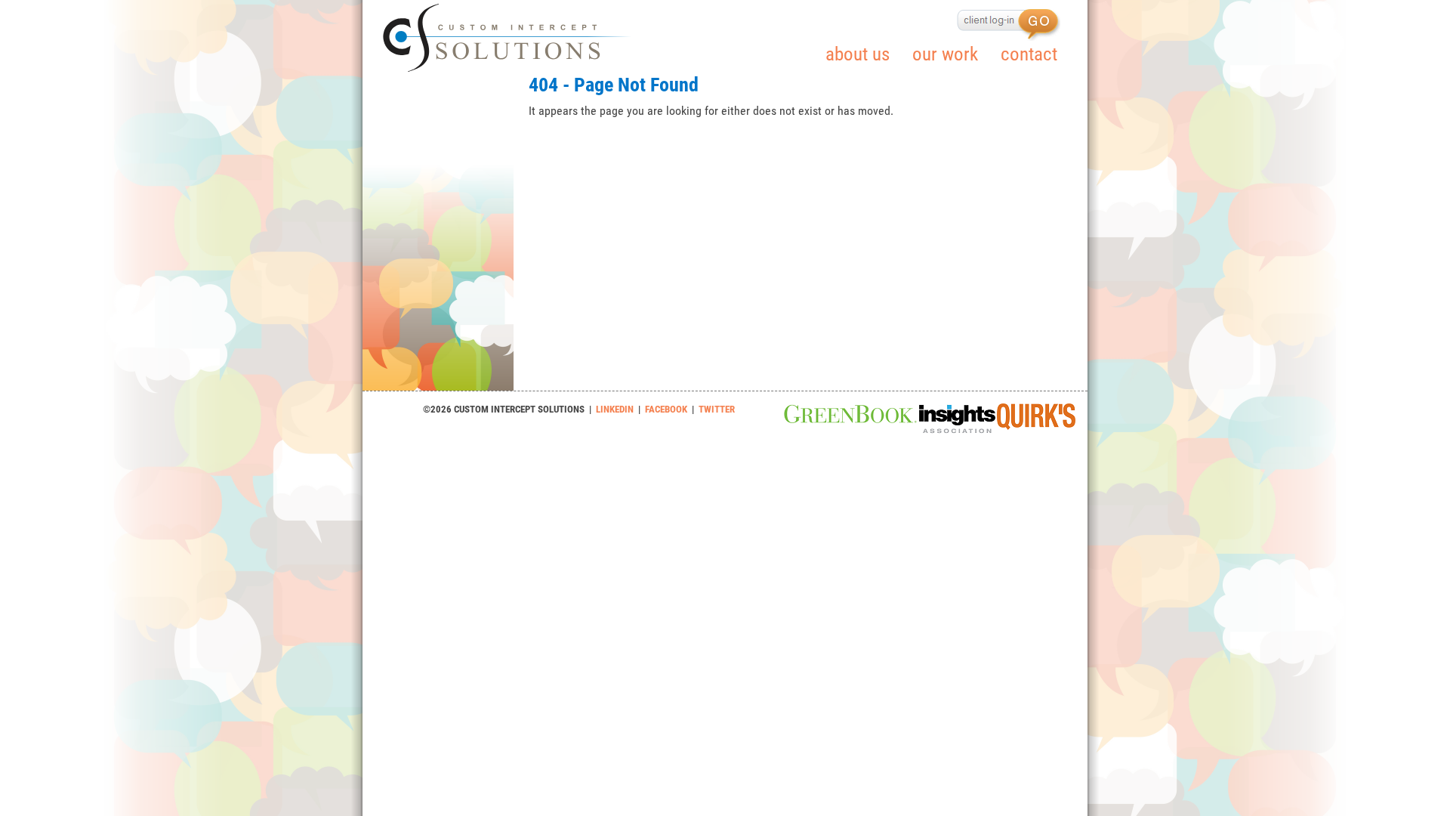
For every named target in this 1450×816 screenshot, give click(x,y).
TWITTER (717, 409)
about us (857, 54)
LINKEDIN (615, 409)
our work (945, 54)
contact (1029, 54)
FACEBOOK (666, 409)
